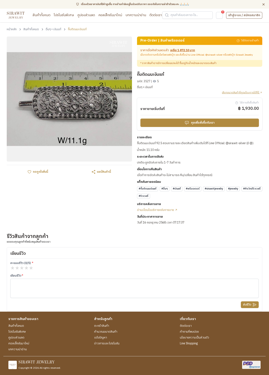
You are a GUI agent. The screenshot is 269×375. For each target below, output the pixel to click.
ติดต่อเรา (155, 15)
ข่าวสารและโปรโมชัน (106, 343)
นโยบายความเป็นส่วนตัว (194, 338)
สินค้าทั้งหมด (41, 15)
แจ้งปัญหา (100, 338)
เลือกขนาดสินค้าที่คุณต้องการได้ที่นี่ (241, 92)
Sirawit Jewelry (244, 55)
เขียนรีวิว (15, 276)
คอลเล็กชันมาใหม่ (110, 15)
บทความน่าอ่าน (135, 15)
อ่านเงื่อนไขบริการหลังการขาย (156, 210)
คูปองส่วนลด (86, 15)
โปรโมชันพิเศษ (64, 15)
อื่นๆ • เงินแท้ (145, 87)
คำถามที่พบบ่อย (189, 332)
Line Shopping (189, 343)
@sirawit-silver (214, 55)
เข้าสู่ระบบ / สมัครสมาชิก (244, 15)
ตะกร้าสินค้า (101, 326)
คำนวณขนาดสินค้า (105, 332)
